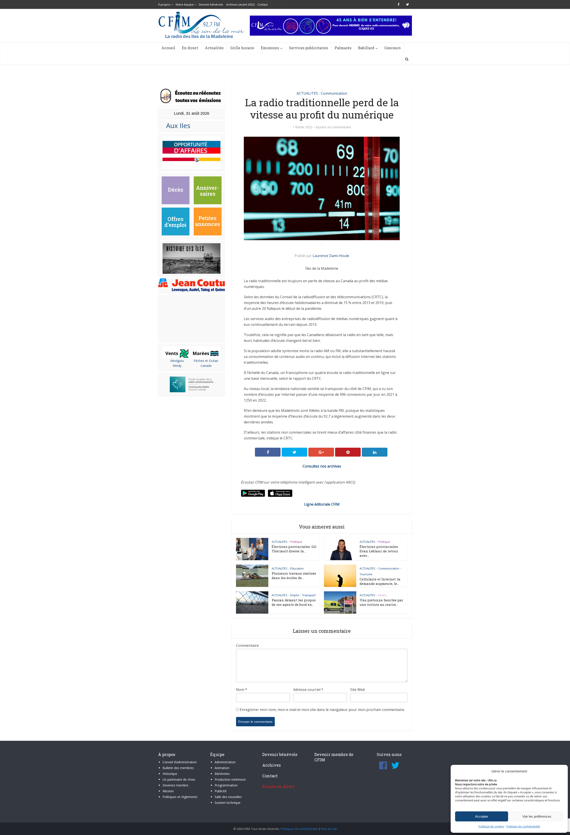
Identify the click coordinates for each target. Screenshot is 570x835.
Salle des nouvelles (228, 797)
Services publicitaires (308, 47)
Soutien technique (227, 802)
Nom (241, 689)
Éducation (297, 568)
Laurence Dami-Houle (331, 255)
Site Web (357, 689)
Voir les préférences (536, 816)
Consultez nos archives (322, 466)
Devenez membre (175, 785)
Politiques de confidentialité (299, 829)
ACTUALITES (307, 93)
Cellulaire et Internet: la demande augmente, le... (380, 581)
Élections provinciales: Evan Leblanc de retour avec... (379, 551)
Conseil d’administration (180, 762)
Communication (334, 93)
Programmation (226, 785)
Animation (222, 768)
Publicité (221, 791)
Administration (225, 762)
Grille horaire (242, 47)
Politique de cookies (491, 826)
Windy (177, 365)
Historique (170, 774)
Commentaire (247, 645)
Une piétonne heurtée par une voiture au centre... (381, 602)
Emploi (294, 595)
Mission (168, 791)
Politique (296, 542)
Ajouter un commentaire (333, 127)
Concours (392, 47)
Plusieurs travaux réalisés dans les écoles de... (294, 575)
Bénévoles (222, 774)
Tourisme (366, 574)
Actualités (214, 47)
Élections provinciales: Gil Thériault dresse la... (294, 548)
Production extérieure (230, 779)
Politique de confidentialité (523, 826)
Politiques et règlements (180, 797)
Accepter (481, 816)
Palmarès (343, 47)
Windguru (177, 361)
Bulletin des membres (178, 768)
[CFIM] (202, 25)
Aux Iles (176, 125)
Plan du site (329, 829)
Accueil (168, 47)
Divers (382, 595)
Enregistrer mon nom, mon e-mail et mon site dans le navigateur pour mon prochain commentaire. (322, 709)
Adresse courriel (308, 689)
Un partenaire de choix (179, 779)
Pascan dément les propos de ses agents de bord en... (294, 602)
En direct (190, 47)
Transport (309, 595)
